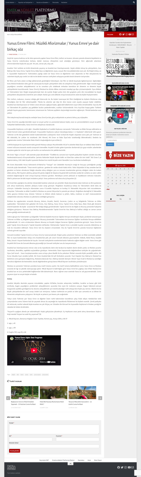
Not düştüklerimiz (14, 34)
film (18, 374)
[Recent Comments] (120, 199)
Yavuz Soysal (13, 54)
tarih (31, 374)
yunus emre (45, 374)
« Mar (108, 189)
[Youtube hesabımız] (129, 34)
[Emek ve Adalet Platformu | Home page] (31, 11)
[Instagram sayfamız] (126, 34)
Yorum (11, 423)
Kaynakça (81, 460)
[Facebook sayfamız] (120, 34)
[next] (100, 398)
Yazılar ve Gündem (42, 2)
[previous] (8, 398)
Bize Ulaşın (98, 460)
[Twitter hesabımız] (123, 34)
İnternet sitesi (13, 443)
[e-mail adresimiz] (133, 34)
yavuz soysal (37, 374)
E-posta (59, 436)
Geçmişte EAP (44, 460)
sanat (26, 374)
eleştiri (13, 374)
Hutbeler (64, 2)
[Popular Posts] (111, 199)
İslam (22, 374)
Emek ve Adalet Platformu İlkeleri (63, 460)
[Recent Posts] (130, 199)
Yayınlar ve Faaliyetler (25, 2)
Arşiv (89, 460)
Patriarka (55, 2)
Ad (10, 436)
